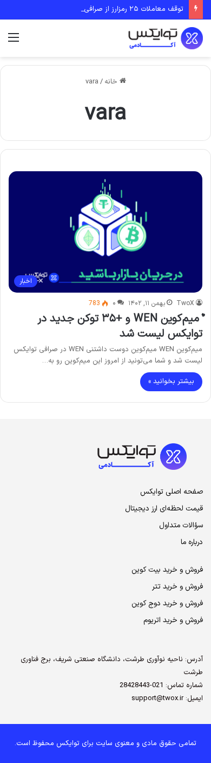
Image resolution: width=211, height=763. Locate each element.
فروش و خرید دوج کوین (167, 603)
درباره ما (192, 542)
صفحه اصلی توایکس (171, 491)
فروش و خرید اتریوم (173, 620)
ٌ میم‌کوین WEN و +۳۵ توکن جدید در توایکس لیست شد (119, 326)
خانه (112, 81)
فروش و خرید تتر (177, 586)
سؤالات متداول (181, 525)
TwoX (185, 303)
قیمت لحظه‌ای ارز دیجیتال (164, 508)
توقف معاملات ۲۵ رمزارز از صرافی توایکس (120, 9)
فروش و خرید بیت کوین (167, 570)
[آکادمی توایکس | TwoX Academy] (135, 38)
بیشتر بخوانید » (171, 381)
